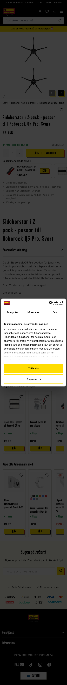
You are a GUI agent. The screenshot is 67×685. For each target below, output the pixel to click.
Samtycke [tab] (12, 312)
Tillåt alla (33, 368)
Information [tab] (33, 312)
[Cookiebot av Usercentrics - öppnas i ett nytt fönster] (49, 303)
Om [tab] (55, 312)
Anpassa (32, 379)
